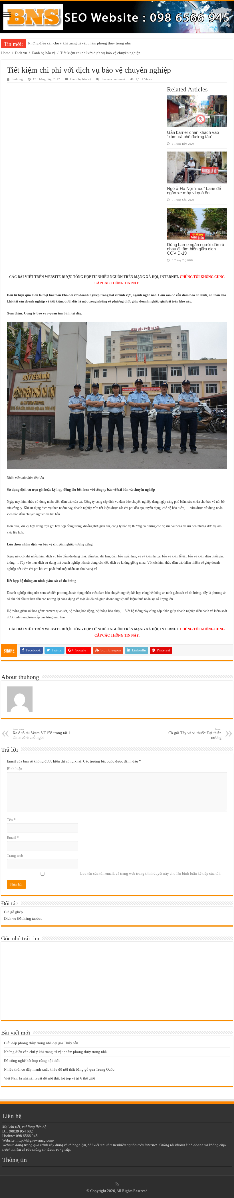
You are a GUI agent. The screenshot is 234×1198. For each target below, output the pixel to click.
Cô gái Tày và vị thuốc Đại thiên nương (194, 733)
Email (13, 837)
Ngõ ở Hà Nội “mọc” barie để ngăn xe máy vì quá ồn (194, 190)
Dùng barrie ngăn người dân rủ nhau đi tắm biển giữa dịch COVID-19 (195, 248)
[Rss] (117, 1184)
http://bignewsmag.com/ (35, 1140)
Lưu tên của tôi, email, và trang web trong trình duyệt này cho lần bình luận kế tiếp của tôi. (150, 873)
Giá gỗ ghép (13, 912)
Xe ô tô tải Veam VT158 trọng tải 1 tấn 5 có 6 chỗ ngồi (41, 733)
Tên (11, 819)
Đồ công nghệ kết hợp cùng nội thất (32, 1060)
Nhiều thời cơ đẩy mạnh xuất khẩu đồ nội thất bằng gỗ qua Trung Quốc (59, 1069)
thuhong (17, 79)
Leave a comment (113, 79)
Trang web (15, 855)
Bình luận (14, 768)
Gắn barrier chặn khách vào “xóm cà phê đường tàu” (193, 134)
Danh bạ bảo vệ (44, 53)
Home (5, 53)
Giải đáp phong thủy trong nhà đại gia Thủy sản (41, 1043)
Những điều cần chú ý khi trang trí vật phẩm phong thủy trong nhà (79, 43)
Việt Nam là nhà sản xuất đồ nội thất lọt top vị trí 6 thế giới (49, 1078)
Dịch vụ (21, 53)
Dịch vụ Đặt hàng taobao (23, 918)
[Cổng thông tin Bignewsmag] (117, 17)
